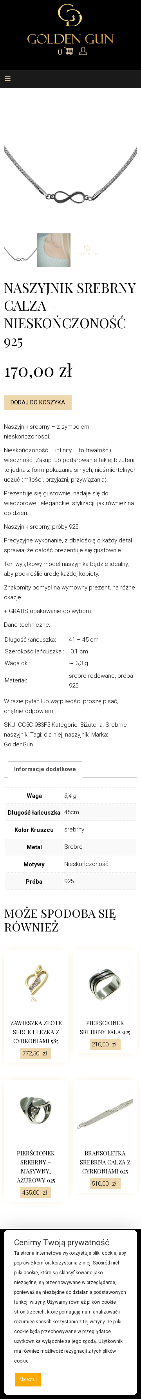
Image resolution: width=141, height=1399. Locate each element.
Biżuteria (91, 724)
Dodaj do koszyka (38, 402)
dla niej (53, 734)
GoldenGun (18, 744)
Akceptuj (28, 1379)
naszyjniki (77, 734)
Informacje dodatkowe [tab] (45, 769)
